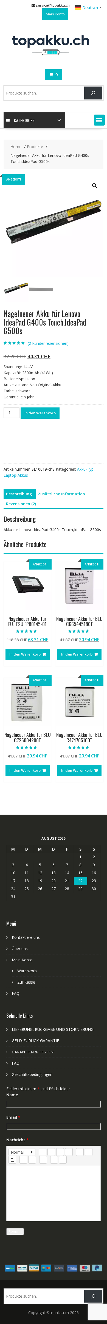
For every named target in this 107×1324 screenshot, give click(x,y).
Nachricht (17, 1139)
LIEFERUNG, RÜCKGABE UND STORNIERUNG (53, 1029)
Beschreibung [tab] (19, 493)
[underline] (60, 1152)
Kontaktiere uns (26, 937)
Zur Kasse (26, 982)
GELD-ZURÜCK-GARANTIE (35, 1040)
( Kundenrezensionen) (48, 343)
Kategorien (24, 120)
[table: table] (43, 1160)
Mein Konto (55, 14)
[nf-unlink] (32, 1160)
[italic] (51, 1152)
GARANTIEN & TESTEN (33, 1051)
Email (13, 1117)
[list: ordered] (80, 1152)
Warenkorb (27, 970)
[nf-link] (23, 1160)
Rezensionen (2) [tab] (21, 503)
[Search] (93, 93)
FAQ (15, 993)
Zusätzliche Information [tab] (61, 493)
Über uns (20, 948)
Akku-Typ (85, 469)
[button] (99, 120)
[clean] (69, 1152)
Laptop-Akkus (16, 475)
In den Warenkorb (40, 412)
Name (12, 1094)
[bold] (42, 1152)
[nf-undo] (54, 1160)
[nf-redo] (63, 1160)
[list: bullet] (88, 1152)
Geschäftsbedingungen (32, 1074)
